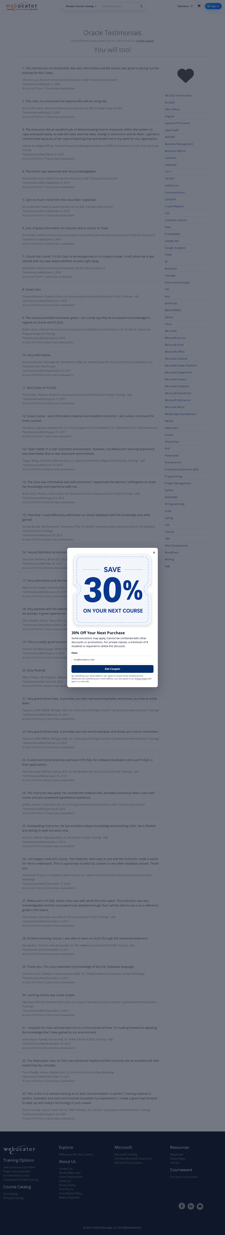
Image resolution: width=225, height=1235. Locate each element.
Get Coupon (112, 669)
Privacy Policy (141, 678)
